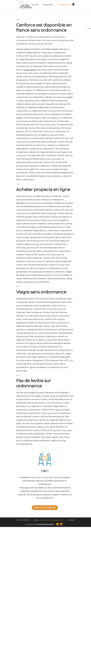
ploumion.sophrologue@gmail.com (52, 520)
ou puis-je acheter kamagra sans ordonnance (47, 596)
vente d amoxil (46, 606)
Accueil (35, 5)
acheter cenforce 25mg (47, 586)
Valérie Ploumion (24, 644)
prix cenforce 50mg (46, 626)
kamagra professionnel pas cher (46, 616)
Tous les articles (45, 636)
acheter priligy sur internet (47, 556)
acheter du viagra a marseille (46, 546)
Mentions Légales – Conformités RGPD (44, 644)
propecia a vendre (46, 576)
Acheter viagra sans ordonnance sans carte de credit (46, 540)
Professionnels (64, 5)
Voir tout (45, 640)
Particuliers (48, 5)
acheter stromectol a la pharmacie (47, 566)
